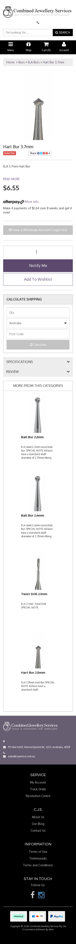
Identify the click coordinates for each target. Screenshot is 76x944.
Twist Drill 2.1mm (34, 594)
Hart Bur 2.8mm (33, 673)
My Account (38, 782)
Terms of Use (38, 851)
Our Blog (38, 824)
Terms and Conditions (38, 865)
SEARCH (64, 32)
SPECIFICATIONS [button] (19, 362)
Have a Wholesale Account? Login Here (39, 230)
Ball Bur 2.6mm (32, 515)
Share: (33, 153)
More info (31, 201)
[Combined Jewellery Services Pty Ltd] (38, 8)
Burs (22, 62)
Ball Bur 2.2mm (32, 437)
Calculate (39, 344)
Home (10, 62)
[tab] (38, 362)
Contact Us (38, 830)
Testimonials (38, 858)
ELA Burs (34, 62)
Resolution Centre (38, 796)
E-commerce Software (33, 929)
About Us (38, 817)
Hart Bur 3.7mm (53, 62)
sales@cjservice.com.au (21, 756)
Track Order (38, 789)
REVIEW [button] (12, 372)
